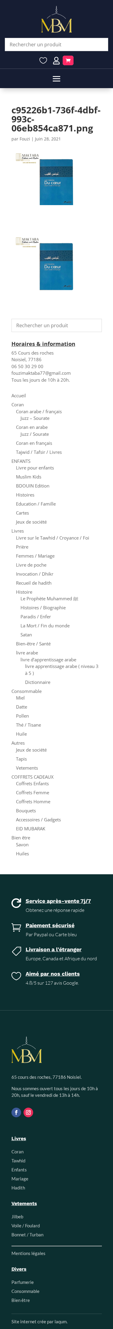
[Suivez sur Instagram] (28, 1112)
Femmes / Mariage (35, 556)
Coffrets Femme (32, 792)
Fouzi (25, 139)
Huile (21, 734)
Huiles (22, 854)
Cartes (22, 513)
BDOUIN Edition (32, 486)
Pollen (22, 716)
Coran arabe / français (39, 411)
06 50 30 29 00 (27, 366)
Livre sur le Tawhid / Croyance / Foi (52, 538)
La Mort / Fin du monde (45, 626)
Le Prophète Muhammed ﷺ (49, 598)
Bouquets (26, 811)
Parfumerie (22, 1282)
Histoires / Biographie (43, 608)
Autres (18, 743)
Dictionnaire (37, 682)
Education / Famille (36, 504)
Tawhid (18, 1160)
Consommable (26, 691)
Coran (17, 404)
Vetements (27, 768)
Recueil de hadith (34, 583)
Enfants (19, 1169)
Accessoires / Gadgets (38, 820)
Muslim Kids (28, 477)
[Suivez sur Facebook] (16, 1112)
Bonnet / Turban (27, 1234)
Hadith (18, 1187)
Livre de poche (31, 565)
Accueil (18, 395)
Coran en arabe (32, 427)
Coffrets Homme (33, 801)
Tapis (21, 759)
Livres (17, 531)
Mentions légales (28, 1253)
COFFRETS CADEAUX (32, 777)
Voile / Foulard (25, 1225)
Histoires (25, 495)
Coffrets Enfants (32, 783)
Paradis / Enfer (35, 617)
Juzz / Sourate (34, 434)
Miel (20, 698)
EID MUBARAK (30, 829)
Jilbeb (17, 1216)
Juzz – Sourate (34, 418)
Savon (22, 844)
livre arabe (27, 653)
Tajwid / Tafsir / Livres (39, 452)
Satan (26, 635)
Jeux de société (31, 522)
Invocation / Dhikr (34, 574)
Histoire (24, 592)
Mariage (19, 1178)
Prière (22, 547)
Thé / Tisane (28, 725)
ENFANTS (20, 461)
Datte (21, 707)
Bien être (20, 838)
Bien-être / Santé (33, 644)
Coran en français (34, 443)
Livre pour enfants (35, 468)
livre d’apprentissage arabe (48, 660)
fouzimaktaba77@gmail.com (41, 373)
